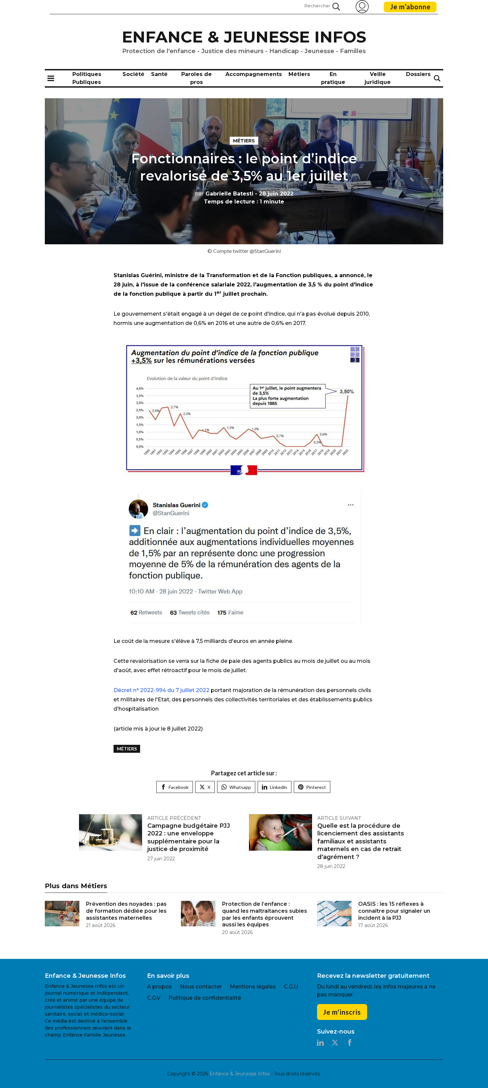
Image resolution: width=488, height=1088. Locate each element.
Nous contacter (201, 986)
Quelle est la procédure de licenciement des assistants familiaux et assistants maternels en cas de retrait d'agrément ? (360, 841)
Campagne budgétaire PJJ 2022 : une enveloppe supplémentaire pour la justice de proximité (188, 837)
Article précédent (174, 818)
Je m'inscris (342, 1012)
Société (133, 74)
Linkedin (278, 787)
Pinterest (316, 787)
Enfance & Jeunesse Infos (244, 36)
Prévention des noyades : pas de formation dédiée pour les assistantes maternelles (126, 911)
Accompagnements (253, 74)
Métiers (299, 74)
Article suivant (339, 818)
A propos (159, 986)
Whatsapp (240, 787)
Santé (159, 74)
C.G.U (291, 986)
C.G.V (153, 998)
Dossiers (418, 74)
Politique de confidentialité (204, 998)
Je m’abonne (410, 7)
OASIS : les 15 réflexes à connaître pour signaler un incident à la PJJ (394, 911)
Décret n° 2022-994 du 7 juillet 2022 (161, 690)
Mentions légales (253, 986)
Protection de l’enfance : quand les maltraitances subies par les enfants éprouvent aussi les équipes (264, 914)
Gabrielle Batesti (224, 194)
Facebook (179, 787)
